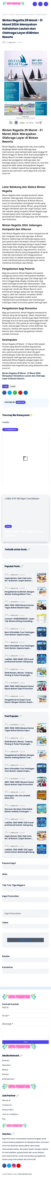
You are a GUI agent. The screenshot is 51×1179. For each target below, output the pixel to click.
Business (5, 1060)
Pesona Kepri (9, 863)
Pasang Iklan (25, 940)
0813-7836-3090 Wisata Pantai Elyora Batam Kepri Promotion (19, 687)
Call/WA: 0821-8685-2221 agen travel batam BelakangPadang (19, 850)
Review (5, 956)
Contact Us (7, 1105)
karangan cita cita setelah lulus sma (17, 796)
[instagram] (14, 1166)
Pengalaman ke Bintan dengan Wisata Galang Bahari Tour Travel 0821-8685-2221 (19, 593)
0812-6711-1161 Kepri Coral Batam (24, 534)
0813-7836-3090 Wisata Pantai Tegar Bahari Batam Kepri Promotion (19, 606)
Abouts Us (6, 1100)
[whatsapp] (15, 393)
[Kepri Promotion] (13, 4)
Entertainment (8, 1079)
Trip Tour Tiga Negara (13, 885)
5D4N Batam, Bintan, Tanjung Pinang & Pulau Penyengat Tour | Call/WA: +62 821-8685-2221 (18, 674)
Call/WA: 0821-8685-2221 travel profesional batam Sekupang (19, 660)
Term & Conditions (10, 1114)
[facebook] (4, 393)
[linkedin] (26, 393)
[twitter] (10, 393)
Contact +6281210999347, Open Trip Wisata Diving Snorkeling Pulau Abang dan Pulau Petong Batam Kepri (19, 620)
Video (5, 922)
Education (6, 1065)
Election (5, 1074)
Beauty (5, 1069)
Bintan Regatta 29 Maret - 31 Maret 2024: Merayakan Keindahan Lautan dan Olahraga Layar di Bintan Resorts (23, 376)
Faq (3, 1119)
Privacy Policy (7, 1110)
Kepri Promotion (10, 896)
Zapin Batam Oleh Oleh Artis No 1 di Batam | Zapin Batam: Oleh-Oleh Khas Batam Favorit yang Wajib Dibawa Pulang (19, 579)
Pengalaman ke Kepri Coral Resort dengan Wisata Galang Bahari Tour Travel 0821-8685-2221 (19, 701)
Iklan (4, 874)
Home (4, 14)
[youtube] (18, 1166)
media (11, 14)
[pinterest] (20, 393)
